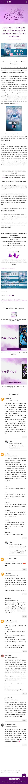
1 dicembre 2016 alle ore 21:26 (11, 622)
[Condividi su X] (10, 295)
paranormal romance (8, 300)
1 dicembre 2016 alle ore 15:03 (11, 560)
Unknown (8, 573)
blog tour (11, 299)
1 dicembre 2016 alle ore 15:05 (15, 443)
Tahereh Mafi (7, 302)
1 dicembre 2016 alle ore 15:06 (15, 544)
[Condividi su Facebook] (7, 295)
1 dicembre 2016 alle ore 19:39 (11, 600)
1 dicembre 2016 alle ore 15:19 (11, 575)
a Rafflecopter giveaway (8, 268)
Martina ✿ (8, 655)
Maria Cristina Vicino (12, 559)
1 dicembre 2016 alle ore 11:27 (11, 400)
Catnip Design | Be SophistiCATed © (14, 782)
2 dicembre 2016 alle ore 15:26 (11, 700)
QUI (3, 177)
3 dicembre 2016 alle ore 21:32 (11, 726)
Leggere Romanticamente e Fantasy (13, 781)
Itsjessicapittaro (10, 724)
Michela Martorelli (11, 621)
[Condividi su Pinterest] (13, 295)
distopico (19, 299)
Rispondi (25, 437)
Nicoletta (8, 398)
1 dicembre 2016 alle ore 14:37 (11, 456)
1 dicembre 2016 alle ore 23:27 (11, 657)
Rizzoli (18, 300)
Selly (10, 441)
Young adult (17, 302)
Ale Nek (7, 454)
